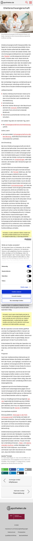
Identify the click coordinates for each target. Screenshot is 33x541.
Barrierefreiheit (23, 535)
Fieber (21, 443)
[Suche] (26, 2)
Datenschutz (11, 532)
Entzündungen (19, 159)
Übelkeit (7, 56)
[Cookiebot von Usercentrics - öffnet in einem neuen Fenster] (24, 240)
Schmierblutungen (17, 185)
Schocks (14, 108)
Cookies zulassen (16, 291)
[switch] (29, 271)
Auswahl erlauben (16, 296)
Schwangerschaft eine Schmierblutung (17, 124)
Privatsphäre (21, 532)
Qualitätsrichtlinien (10, 535)
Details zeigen (24, 287)
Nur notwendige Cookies (16, 300)
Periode (15, 172)
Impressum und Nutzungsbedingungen (16, 529)
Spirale (17, 408)
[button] (4, 469)
